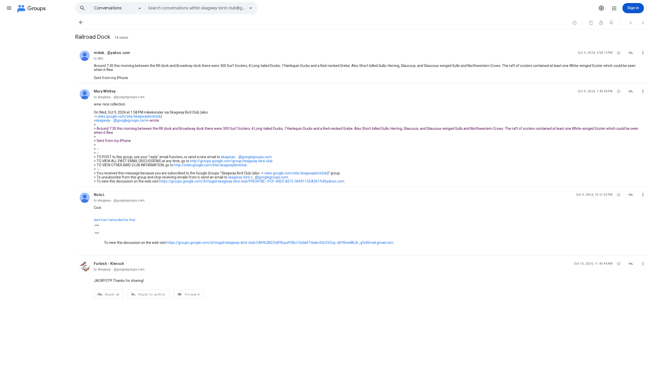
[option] (118, 8)
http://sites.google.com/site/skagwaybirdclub (210, 165)
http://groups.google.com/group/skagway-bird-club (231, 161)
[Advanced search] (251, 8)
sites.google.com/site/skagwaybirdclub (129, 116)
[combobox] (197, 8)
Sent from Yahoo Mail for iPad (114, 220)
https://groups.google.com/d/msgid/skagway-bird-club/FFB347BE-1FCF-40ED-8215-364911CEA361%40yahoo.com (251, 181)
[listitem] (362, 64)
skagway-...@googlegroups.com (121, 120)
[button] (9, 8)
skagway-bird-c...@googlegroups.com (258, 177)
